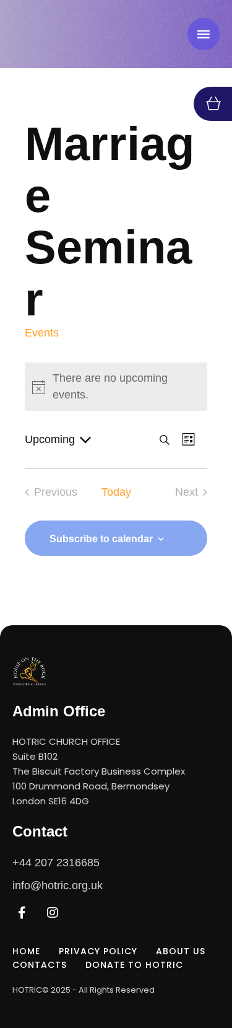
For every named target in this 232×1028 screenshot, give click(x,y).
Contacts (39, 965)
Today (116, 492)
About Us (180, 951)
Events (42, 333)
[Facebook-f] (21, 913)
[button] (198, 975)
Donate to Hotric (134, 965)
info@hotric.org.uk (57, 885)
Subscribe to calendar (101, 539)
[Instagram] (52, 913)
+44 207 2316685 (56, 862)
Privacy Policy (98, 951)
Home (26, 951)
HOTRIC (27, 990)
